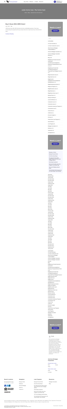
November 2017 (51, 245)
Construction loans (51, 104)
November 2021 (51, 197)
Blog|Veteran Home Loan (52, 93)
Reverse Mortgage (22, 385)
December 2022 (51, 179)
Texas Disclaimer (55, 405)
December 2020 (51, 213)
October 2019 (50, 230)
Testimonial (50, 130)
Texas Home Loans (52, 368)
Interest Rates (50, 121)
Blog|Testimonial (51, 288)
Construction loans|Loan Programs (54, 106)
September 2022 (51, 183)
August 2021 (50, 201)
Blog (11, 26)
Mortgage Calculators (52, 126)
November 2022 (51, 180)
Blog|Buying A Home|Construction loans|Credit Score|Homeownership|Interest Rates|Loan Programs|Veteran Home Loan (55, 62)
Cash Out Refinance (51, 99)
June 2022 (50, 188)
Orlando (56, 364)
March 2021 (50, 209)
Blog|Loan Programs (52, 86)
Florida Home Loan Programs (53, 119)
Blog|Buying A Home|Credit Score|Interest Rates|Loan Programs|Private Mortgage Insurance (55, 70)
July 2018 (50, 238)
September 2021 (51, 200)
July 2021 (50, 203)
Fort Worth (50, 372)
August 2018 (50, 236)
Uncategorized (50, 132)
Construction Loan (51, 101)
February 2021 (50, 210)
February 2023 (50, 176)
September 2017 (51, 247)
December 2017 (51, 244)
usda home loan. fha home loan (36, 12)
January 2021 (50, 212)
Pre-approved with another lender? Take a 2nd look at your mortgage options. (55, 159)
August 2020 (50, 219)
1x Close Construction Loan (53, 45)
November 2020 (51, 215)
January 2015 (50, 248)
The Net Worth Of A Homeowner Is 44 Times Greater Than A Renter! (55, 171)
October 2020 (50, 216)
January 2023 (50, 177)
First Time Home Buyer (38, 383)
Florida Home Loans (52, 363)
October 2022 (50, 182)
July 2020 (50, 221)
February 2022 (50, 192)
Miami (49, 364)
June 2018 (50, 239)
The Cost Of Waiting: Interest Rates (54, 168)
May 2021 (50, 206)
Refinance (50, 128)
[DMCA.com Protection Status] (7, 392)
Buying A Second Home (38, 381)
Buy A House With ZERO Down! (15, 24)
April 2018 (50, 242)
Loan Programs (51, 123)
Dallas (56, 370)
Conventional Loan (51, 108)
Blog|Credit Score (51, 76)
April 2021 (50, 207)
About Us (21, 387)
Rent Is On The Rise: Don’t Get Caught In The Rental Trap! (54, 165)
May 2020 (50, 224)
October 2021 (50, 198)
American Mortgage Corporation (54, 51)
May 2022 (50, 189)
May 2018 (50, 241)
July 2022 (50, 186)
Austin (49, 370)
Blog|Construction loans (52, 74)
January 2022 (50, 194)
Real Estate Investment (53, 162)
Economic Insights (51, 115)
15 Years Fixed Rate (52, 43)
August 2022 (50, 185)
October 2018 (50, 233)
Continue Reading (10, 33)
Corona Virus (50, 110)
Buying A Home (51, 95)
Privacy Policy (61, 405)
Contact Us (21, 389)
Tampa (49, 366)
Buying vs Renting (51, 97)
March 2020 (50, 227)
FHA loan (49, 117)
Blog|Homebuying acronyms (53, 84)
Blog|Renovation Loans (52, 88)
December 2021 (51, 195)
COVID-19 (50, 112)
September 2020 (51, 218)
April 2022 (50, 191)
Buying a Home (22, 381)
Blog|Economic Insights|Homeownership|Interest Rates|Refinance (54, 81)
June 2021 (50, 204)
